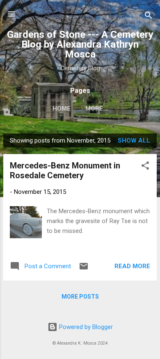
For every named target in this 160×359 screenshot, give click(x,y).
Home (62, 108)
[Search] (148, 16)
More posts (80, 296)
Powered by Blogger (85, 327)
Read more (132, 266)
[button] (145, 167)
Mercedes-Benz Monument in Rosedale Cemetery (65, 170)
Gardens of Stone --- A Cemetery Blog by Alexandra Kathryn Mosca (80, 44)
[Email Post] (84, 269)
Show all (134, 140)
